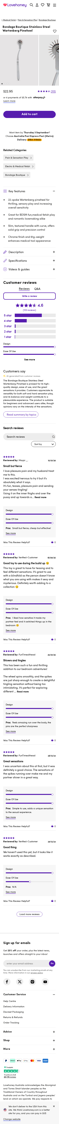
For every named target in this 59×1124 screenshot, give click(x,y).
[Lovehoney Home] (14, 5)
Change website (11, 1119)
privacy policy (37, 972)
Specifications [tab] (18, 261)
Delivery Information (13, 1006)
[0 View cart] (48, 5)
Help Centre (9, 1001)
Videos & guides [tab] (19, 269)
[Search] (31, 5)
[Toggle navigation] (54, 5)
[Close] (54, 1106)
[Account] (37, 5)
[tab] (29, 1008)
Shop (6, 1040)
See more (29, 359)
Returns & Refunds (13, 1017)
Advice (7, 1032)
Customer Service (14, 994)
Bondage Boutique (15, 174)
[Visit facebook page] (6, 981)
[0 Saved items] (42, 5)
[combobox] (43, 444)
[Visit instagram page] (32, 981)
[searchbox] (26, 436)
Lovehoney (29, 12)
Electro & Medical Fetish (17, 166)
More (6, 1049)
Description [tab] (16, 252)
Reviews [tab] (24, 289)
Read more (40, 497)
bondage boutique (47, 20)
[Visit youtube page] (45, 981)
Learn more (9, 100)
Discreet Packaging (13, 1011)
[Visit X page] (19, 981)
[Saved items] (54, 31)
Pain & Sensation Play (27, 20)
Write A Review (29, 296)
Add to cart (30, 114)
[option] (19, 60)
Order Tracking (11, 1022)
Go (52, 963)
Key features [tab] (17, 191)
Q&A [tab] (37, 289)
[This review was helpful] (52, 542)
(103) (53, 91)
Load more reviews (29, 914)
